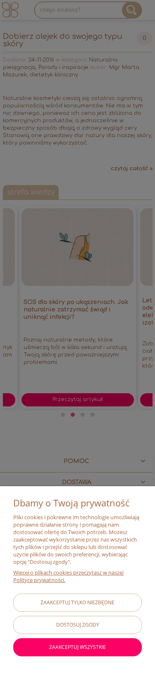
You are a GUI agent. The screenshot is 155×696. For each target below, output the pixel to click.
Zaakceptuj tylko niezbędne (77, 602)
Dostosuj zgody (77, 624)
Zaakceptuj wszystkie (77, 647)
